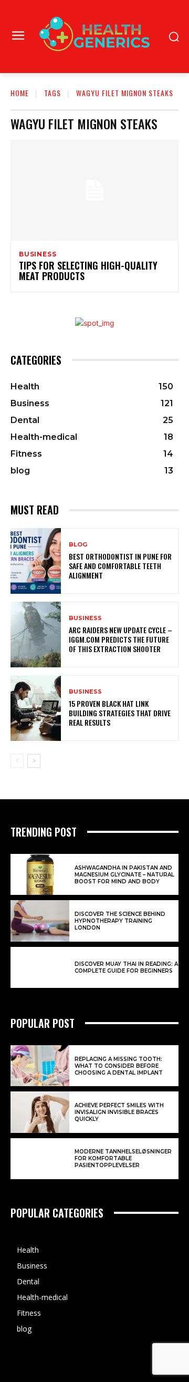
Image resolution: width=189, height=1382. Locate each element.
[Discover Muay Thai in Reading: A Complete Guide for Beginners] (39, 967)
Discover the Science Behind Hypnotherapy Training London (120, 921)
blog (78, 545)
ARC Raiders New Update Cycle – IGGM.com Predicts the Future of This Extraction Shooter (120, 639)
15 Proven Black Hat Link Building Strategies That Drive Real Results (120, 713)
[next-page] (33, 761)
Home (19, 92)
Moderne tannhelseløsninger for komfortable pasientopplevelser (123, 1158)
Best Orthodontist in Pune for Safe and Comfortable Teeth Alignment (120, 566)
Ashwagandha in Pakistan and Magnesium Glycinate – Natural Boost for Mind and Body (124, 874)
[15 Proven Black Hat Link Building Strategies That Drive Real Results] (35, 708)
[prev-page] (17, 761)
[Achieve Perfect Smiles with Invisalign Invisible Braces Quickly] (39, 1111)
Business (37, 254)
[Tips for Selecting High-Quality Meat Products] (94, 190)
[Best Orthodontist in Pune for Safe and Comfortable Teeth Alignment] (35, 561)
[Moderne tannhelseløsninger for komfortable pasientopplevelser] (39, 1158)
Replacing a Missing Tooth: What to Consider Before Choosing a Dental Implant (119, 1066)
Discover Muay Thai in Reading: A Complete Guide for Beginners (126, 967)
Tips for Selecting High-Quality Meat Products (88, 271)
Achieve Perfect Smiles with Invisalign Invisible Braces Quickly (119, 1112)
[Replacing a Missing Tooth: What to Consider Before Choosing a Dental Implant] (39, 1065)
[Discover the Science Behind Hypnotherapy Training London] (39, 920)
